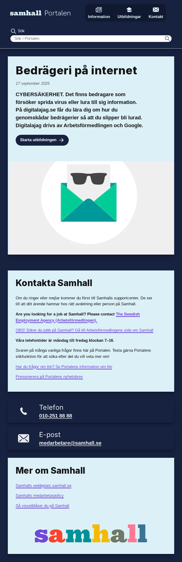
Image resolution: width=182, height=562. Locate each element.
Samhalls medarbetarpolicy (40, 495)
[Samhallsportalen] (40, 13)
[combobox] (91, 38)
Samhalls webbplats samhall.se (43, 485)
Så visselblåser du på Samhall (42, 506)
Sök (21, 31)
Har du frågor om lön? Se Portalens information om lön (64, 366)
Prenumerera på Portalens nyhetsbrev (49, 376)
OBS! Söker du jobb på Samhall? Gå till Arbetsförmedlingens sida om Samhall (84, 330)
